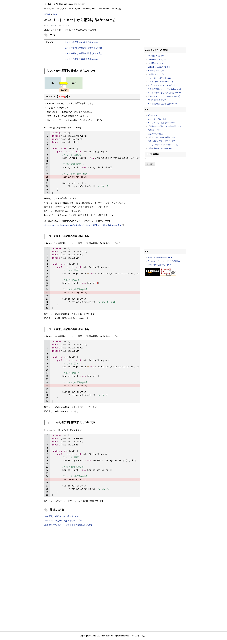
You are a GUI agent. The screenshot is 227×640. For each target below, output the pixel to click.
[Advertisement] (92, 550)
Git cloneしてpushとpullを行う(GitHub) (164, 261)
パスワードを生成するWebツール (162, 123)
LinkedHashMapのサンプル (159, 67)
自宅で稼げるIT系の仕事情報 (160, 148)
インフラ (76, 8)
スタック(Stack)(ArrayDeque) (160, 82)
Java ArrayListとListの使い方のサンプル (63, 520)
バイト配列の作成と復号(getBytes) (162, 104)
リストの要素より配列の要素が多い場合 (83, 48)
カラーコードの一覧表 (157, 119)
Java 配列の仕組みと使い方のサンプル (62, 516)
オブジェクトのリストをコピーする (162, 85)
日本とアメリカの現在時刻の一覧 (162, 137)
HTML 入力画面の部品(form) (160, 257)
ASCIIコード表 (154, 130)
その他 (118, 8)
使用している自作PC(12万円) (160, 265)
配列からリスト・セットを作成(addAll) (164, 96)
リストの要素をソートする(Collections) (164, 89)
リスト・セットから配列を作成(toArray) (164, 93)
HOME (47, 14)
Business (105, 8)
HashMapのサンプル (156, 63)
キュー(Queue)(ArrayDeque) (159, 78)
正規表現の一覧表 (155, 134)
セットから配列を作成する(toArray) (81, 59)
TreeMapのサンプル (156, 71)
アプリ (63, 8)
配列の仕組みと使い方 (157, 100)
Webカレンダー (154, 115)
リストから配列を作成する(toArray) (81, 42)
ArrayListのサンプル (156, 56)
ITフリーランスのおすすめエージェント (164, 145)
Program (51, 8)
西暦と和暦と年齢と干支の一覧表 (162, 141)
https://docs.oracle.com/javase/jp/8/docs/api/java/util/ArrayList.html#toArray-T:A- (83, 225)
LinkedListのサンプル (157, 59)
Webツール (90, 8)
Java (54, 14)
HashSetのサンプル (156, 74)
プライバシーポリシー (139, 636)
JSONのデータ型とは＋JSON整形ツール (164, 126)
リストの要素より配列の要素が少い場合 (83, 53)
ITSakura (51, 3)
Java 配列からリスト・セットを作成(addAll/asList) (68, 525)
